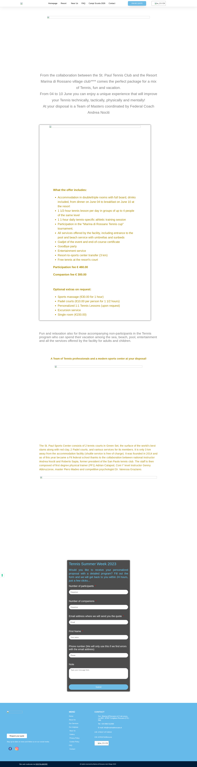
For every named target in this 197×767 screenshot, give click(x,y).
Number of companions (82, 601)
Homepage (52, 3)
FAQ (83, 3)
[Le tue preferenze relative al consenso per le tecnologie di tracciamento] (2, 575)
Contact (112, 3)
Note (71, 664)
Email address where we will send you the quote (95, 616)
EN (162, 3)
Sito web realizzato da (33, 764)
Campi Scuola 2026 (97, 3)
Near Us (74, 3)
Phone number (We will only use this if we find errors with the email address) (98, 648)
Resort (63, 3)
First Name (75, 631)
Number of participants (81, 586)
